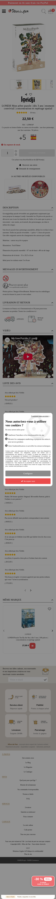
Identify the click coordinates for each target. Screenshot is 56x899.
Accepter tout (29, 481)
